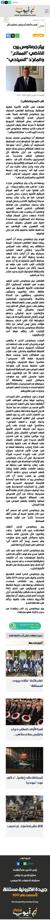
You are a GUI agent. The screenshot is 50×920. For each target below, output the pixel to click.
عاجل (41, 26)
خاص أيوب (38, 35)
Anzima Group (31, 901)
